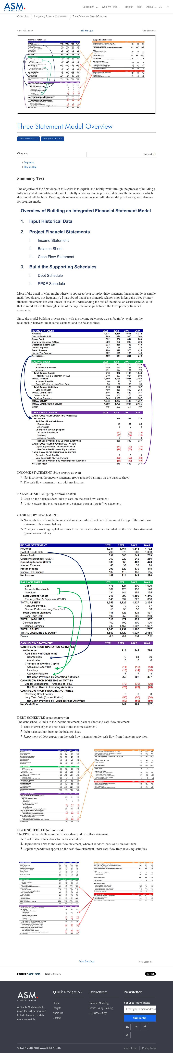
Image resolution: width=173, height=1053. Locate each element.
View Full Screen (25, 31)
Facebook (145, 1027)
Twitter (136, 1027)
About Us (58, 1012)
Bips (139, 6)
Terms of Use (129, 1048)
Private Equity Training (101, 1008)
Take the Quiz (86, 31)
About (149, 6)
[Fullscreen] (152, 111)
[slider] (83, 111)
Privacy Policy (149, 1048)
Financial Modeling (99, 1003)
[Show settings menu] (145, 111)
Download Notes (28, 139)
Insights (129, 6)
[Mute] (138, 111)
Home (56, 1003)
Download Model (52, 139)
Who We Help (109, 6)
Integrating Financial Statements (51, 16)
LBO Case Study (98, 1012)
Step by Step (30, 167)
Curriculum (88, 6)
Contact (57, 1017)
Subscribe (139, 1018)
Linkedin (127, 1027)
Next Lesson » (149, 30)
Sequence (29, 162)
